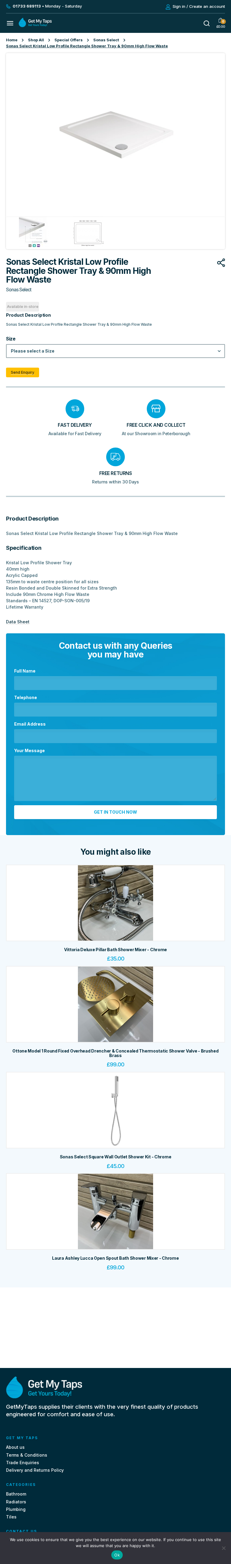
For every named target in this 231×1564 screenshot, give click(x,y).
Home (11, 40)
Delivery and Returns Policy (35, 1470)
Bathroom (16, 1493)
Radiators (16, 1501)
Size (10, 339)
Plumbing (16, 1509)
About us (15, 1447)
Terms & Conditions (26, 1455)
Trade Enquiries (22, 1462)
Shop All (36, 40)
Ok (117, 1555)
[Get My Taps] (35, 25)
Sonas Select (106, 40)
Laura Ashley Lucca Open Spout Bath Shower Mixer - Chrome (115, 1258)
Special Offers (68, 40)
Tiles (11, 1516)
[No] (223, 1548)
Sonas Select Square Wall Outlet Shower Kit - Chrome (115, 1156)
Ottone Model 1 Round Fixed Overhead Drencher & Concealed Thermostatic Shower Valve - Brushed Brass (115, 1053)
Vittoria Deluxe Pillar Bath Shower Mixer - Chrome (115, 949)
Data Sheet (17, 621)
